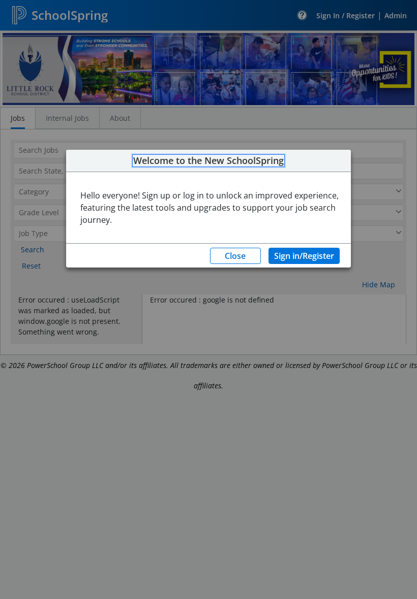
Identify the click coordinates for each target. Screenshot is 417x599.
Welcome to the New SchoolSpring (208, 161)
